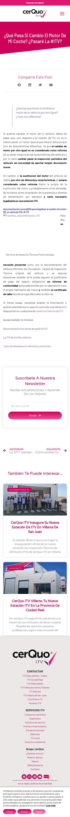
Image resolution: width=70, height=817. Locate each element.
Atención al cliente (35, 2)
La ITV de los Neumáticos (17, 337)
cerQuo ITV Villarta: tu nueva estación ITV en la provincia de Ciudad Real (35, 605)
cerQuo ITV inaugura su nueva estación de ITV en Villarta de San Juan (35, 527)
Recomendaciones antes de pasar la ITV (25, 328)
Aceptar (9, 811)
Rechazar (24, 811)
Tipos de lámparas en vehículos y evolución (27, 346)
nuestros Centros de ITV (49, 311)
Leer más (51, 805)
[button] (19, 85)
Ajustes (39, 811)
